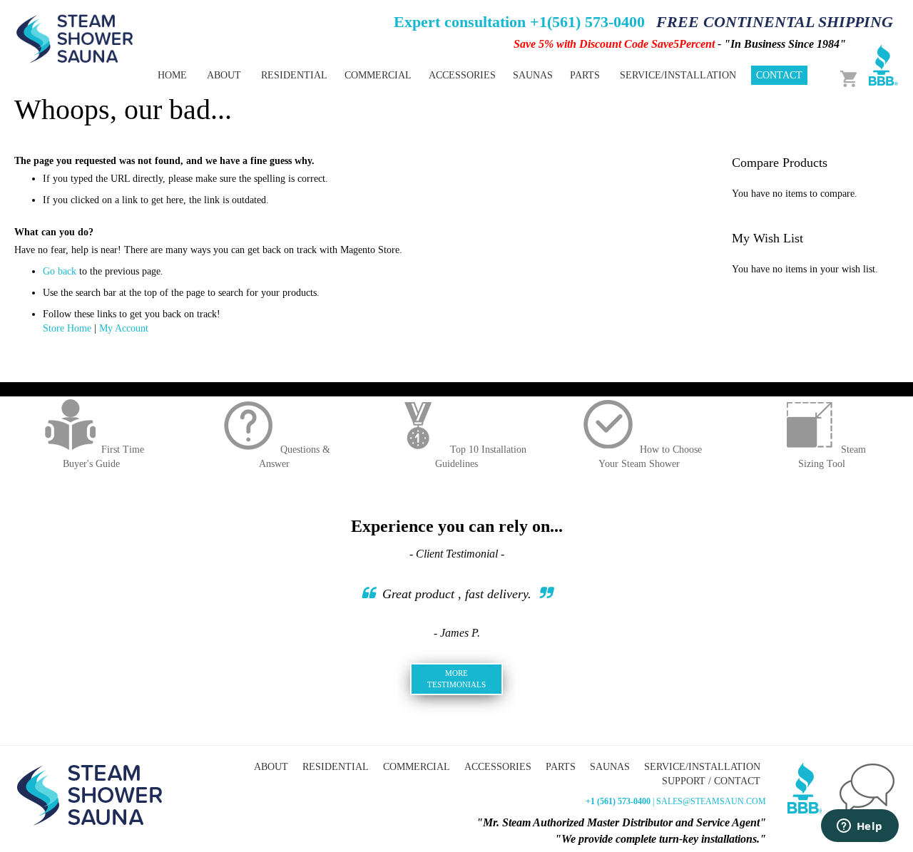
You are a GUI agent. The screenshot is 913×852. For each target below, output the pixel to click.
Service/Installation (702, 766)
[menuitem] (294, 75)
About (271, 766)
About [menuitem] (224, 75)
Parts (561, 766)
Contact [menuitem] (779, 75)
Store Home (67, 328)
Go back (59, 271)
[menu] (406, 75)
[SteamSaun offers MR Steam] (75, 38)
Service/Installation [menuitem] (678, 75)
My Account (123, 328)
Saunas (610, 766)
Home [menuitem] (172, 75)
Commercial (416, 766)
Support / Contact (711, 781)
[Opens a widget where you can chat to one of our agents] (859, 827)
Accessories (497, 766)
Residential (335, 766)
